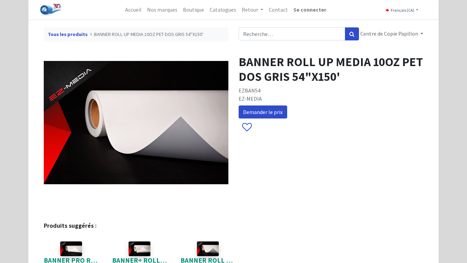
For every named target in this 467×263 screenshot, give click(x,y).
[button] (246, 128)
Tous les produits (68, 34)
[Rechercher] (352, 33)
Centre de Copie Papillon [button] (389, 33)
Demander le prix (263, 112)
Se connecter (309, 9)
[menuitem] (133, 9)
